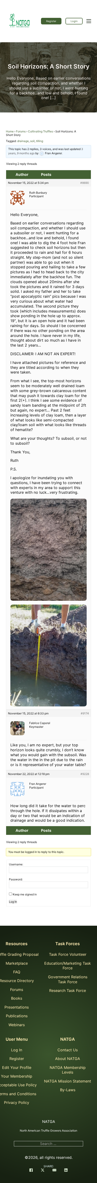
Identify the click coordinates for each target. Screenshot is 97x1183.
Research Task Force (67, 990)
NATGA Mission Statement (67, 1081)
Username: (16, 864)
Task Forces (67, 943)
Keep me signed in (25, 894)
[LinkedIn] (66, 1170)
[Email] (54, 1170)
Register (51, 21)
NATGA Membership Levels (68, 1070)
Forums (21, 131)
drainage (23, 141)
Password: (16, 879)
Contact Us (67, 1050)
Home (10, 131)
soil (32, 141)
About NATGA (67, 1058)
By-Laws (67, 1089)
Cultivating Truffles (40, 131)
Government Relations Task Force (67, 979)
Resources (17, 943)
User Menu (17, 1039)
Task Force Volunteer (67, 954)
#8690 (84, 183)
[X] (42, 1170)
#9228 (85, 774)
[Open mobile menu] (88, 21)
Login (74, 21)
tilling (39, 141)
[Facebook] (31, 1170)
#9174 (85, 713)
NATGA (67, 1039)
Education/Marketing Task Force (67, 966)
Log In (13, 901)
